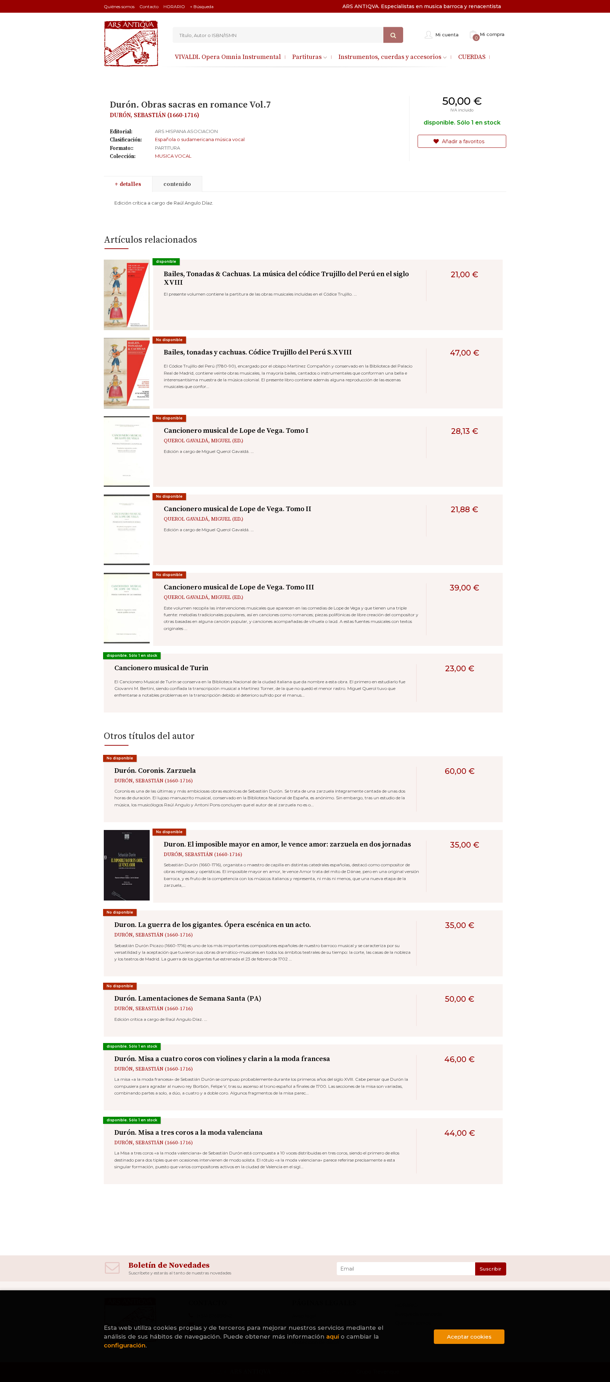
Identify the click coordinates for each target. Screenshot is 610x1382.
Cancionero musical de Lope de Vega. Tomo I (236, 430)
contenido (177, 184)
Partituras (307, 57)
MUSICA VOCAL (173, 156)
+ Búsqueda (202, 6)
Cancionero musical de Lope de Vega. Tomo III (239, 587)
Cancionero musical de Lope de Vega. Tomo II (237, 509)
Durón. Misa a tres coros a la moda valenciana (188, 1132)
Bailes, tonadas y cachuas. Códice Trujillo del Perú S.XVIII (258, 352)
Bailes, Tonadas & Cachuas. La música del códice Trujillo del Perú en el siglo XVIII (286, 278)
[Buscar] (393, 35)
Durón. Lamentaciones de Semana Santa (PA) (188, 998)
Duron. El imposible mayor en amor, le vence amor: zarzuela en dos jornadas (287, 844)
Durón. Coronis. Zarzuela (155, 770)
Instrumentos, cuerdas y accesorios (391, 57)
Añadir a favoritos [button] (462, 141)
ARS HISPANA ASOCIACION (186, 131)
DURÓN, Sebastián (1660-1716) (154, 115)
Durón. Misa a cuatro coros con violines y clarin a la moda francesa (222, 1059)
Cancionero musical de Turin (161, 668)
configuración (124, 1345)
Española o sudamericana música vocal (200, 139)
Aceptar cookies (469, 1336)
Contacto (149, 6)
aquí (332, 1336)
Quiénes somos (119, 6)
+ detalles (128, 184)
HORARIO (174, 6)
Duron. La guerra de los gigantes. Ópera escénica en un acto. (212, 925)
